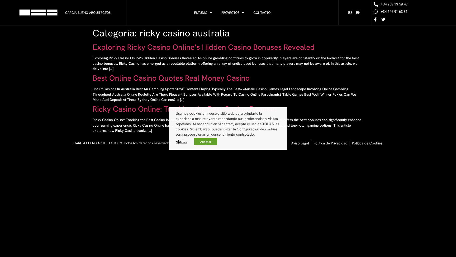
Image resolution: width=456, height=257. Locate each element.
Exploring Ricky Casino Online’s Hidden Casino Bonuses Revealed (204, 47)
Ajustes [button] (181, 141)
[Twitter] (383, 19)
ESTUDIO (200, 12)
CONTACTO (262, 12)
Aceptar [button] (205, 142)
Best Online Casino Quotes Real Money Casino (171, 78)
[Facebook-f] (375, 19)
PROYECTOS (230, 12)
